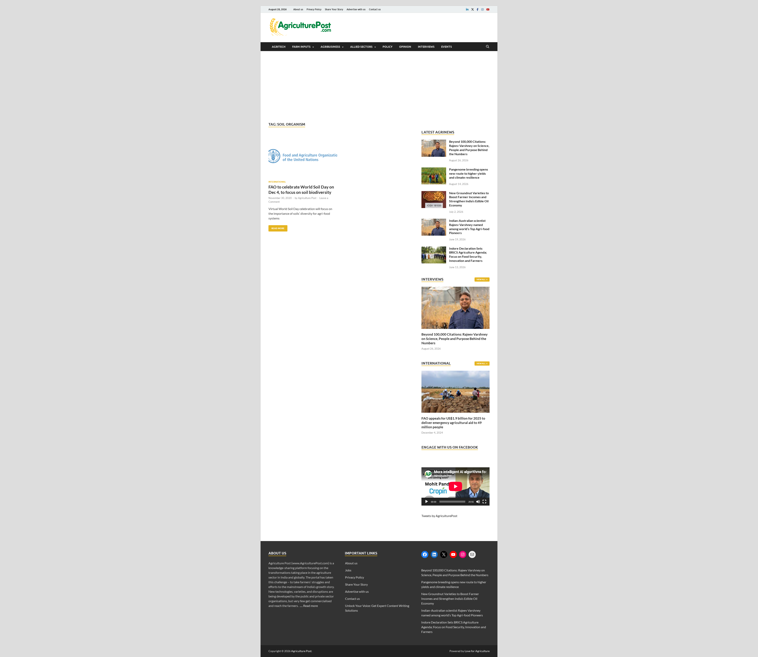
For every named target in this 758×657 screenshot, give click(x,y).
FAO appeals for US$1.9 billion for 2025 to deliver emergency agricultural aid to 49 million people (453, 422)
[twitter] (472, 9)
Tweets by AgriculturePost (439, 516)
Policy (387, 46)
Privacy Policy (314, 9)
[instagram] (482, 9)
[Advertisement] (379, 86)
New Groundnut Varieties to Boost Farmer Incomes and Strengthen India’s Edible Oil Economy (469, 199)
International (277, 181)
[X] (443, 554)
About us (298, 9)
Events (446, 46)
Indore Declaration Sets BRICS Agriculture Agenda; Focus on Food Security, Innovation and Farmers (468, 254)
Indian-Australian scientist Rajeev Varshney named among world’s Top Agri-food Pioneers (469, 227)
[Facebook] (424, 554)
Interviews (426, 46)
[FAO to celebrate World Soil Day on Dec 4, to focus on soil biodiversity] (302, 157)
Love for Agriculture (477, 651)
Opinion (405, 46)
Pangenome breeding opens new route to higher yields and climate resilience (468, 173)
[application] (455, 486)
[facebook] (477, 9)
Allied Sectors (361, 46)
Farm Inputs (301, 46)
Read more (310, 606)
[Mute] (478, 502)
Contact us (375, 9)
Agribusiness (330, 46)
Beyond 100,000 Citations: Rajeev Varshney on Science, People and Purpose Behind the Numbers (469, 148)
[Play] (427, 502)
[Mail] (472, 554)
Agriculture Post (307, 198)
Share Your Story (334, 9)
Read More (276, 227)
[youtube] (488, 9)
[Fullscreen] (484, 502)
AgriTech (278, 46)
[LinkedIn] (434, 554)
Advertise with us (356, 9)
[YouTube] (453, 554)
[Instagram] (462, 554)
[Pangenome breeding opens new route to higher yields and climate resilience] (433, 170)
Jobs (348, 570)
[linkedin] (467, 9)
